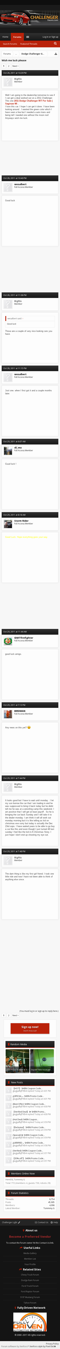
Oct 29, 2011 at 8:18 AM (14, 514)
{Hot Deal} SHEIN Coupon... (25, 1119)
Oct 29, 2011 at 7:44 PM (14, 778)
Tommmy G (49, 1208)
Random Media (18, 1044)
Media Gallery (30, 1253)
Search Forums (10, 43)
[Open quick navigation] (56, 54)
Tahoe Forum (30, 1302)
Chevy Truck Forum (30, 1274)
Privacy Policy (52, 1343)
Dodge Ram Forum (30, 1280)
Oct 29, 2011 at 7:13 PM (14, 705)
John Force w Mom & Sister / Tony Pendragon (26, 1069)
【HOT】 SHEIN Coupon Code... (27, 1088)
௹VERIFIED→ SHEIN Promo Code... (28, 1142)
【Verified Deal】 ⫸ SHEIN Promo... (29, 1111)
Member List (30, 1258)
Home (5, 36)
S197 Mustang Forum (30, 1297)
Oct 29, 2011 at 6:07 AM (14, 441)
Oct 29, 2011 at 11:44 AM (15, 631)
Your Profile (30, 1264)
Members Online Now (23, 1173)
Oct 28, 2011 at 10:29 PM (14, 73)
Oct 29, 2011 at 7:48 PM (14, 851)
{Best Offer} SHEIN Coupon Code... (29, 1104)
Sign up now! (30, 1028)
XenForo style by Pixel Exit (42, 1346)
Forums (17, 37)
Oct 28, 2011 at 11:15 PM (14, 368)
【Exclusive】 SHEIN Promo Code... (29, 1127)
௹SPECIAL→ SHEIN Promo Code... (28, 1096)
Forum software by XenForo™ (15, 1346)
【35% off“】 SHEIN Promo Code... (29, 1158)
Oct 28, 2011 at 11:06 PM (14, 295)
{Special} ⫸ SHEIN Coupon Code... (29, 1135)
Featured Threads (28, 43)
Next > (15, 66)
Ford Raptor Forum (30, 1291)
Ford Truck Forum (30, 1286)
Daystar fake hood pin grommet (45, 1069)
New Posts (17, 1082)
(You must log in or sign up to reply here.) (39, 1011)
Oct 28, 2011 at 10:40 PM (14, 178)
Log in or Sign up (50, 36)
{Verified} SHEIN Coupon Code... (28, 1150)
